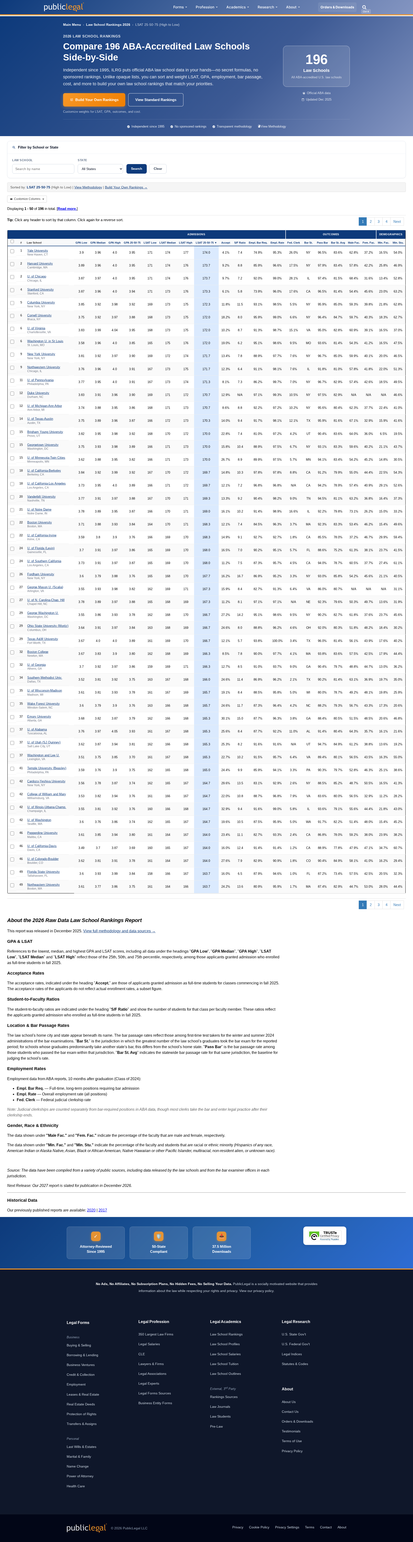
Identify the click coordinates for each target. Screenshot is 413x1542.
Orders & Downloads (337, 7)
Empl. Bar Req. (258, 242)
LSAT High (185, 242)
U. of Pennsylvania (40, 380)
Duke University (38, 393)
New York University (41, 354)
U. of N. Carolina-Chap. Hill (46, 600)
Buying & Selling (79, 1345)
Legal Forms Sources (154, 1393)
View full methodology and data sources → (119, 931)
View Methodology (273, 126)
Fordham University (40, 574)
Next (397, 221)
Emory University (39, 716)
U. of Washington (39, 820)
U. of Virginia (36, 328)
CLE (141, 1354)
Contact (326, 1527)
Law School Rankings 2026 (108, 25)
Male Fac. (354, 242)
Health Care (76, 1486)
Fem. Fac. (369, 242)
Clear (158, 169)
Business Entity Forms (155, 1403)
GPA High (115, 242)
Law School (22, 160)
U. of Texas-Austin (40, 419)
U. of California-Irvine (41, 535)
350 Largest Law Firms (155, 1334)
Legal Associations (152, 1374)
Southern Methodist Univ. (44, 677)
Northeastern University (43, 884)
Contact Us (290, 1412)
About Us (289, 1402)
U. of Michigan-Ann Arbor (44, 406)
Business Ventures (81, 1365)
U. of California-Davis (42, 846)
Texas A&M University (42, 639)
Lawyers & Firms (151, 1364)
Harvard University (40, 263)
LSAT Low (150, 242)
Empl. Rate (277, 242)
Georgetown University (43, 445)
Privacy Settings (287, 1527)
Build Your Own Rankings (97, 100)
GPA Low (81, 242)
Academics (236, 7)
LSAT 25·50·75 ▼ (206, 242)
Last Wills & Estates (81, 1447)
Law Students (220, 1416)
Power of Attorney (80, 1476)
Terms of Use (292, 1441)
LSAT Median (167, 242)
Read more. (67, 209)
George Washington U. (43, 613)
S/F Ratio (240, 242)
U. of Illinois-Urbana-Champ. (46, 807)
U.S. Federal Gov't (296, 1344)
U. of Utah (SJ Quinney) (43, 742)
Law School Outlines (225, 1374)
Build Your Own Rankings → (126, 187)
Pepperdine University (42, 833)
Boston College (37, 652)
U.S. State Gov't (294, 1334)
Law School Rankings (226, 1334)
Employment (76, 1384)
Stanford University (40, 289)
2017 (102, 1210)
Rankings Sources (224, 1397)
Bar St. (308, 242)
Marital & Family (79, 1456)
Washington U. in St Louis (45, 341)
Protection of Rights (81, 1414)
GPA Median (98, 242)
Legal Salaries (149, 1344)
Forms (178, 7)
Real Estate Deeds (81, 1404)
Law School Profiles (225, 1344)
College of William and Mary (46, 794)
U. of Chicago (36, 276)
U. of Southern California (44, 561)
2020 (91, 1210)
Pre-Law (216, 1426)
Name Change (78, 1466)
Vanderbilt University (41, 496)
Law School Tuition (224, 1364)
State (82, 160)
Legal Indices (292, 1354)
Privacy (237, 1527)
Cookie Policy (259, 1527)
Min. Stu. (398, 242)
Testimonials (291, 1431)
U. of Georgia (36, 665)
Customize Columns (27, 199)
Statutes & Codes (295, 1364)
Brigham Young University (45, 432)
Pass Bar (322, 242)
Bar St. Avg (338, 242)
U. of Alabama (37, 729)
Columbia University (41, 302)
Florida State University (43, 872)
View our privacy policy (256, 1291)
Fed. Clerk (293, 242)
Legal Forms (78, 1323)
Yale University (37, 250)
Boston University (39, 522)
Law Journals (220, 1407)
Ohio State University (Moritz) (47, 626)
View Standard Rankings (155, 100)
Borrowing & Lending (82, 1355)
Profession (205, 7)
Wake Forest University (43, 703)
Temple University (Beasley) (46, 768)
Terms (309, 1527)
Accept (225, 242)
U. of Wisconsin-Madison (44, 690)
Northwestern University (43, 367)
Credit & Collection (81, 1375)
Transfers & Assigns (82, 1424)
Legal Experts (148, 1383)
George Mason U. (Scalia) (45, 587)
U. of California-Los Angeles (46, 483)
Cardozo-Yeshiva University (46, 781)
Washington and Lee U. (43, 755)
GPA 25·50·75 (132, 242)
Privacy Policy (292, 1451)
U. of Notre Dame (39, 509)
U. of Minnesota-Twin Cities (46, 457)
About (291, 7)
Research (266, 7)
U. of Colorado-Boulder (43, 859)
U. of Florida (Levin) (40, 548)
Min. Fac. (383, 242)
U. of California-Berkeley (44, 470)
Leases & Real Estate (83, 1394)
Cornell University (39, 315)
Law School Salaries (225, 1354)
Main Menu (72, 25)
